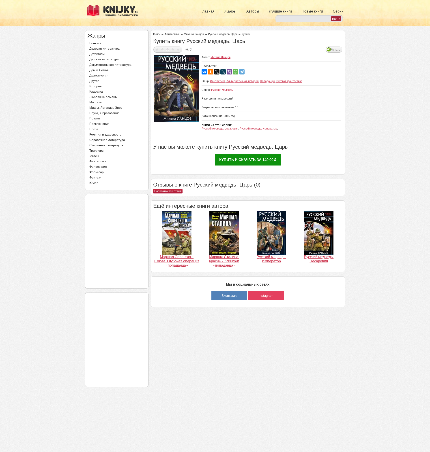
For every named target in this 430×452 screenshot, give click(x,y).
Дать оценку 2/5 (162, 49)
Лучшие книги (280, 11)
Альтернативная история (242, 81)
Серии (338, 11)
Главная (208, 11)
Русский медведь (222, 89)
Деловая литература (104, 48)
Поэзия (94, 118)
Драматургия (98, 75)
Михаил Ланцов (194, 34)
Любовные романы (103, 97)
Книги (156, 34)
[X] (216, 71)
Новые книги (312, 11)
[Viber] (229, 71)
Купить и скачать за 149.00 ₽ (247, 160)
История (95, 86)
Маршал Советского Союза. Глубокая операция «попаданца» (176, 261)
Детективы (97, 54)
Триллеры (96, 150)
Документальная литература (110, 64)
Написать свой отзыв (167, 191)
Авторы (252, 11)
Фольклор (96, 172)
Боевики (95, 43)
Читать (335, 49)
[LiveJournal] (223, 71)
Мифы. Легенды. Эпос (105, 107)
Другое (94, 81)
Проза (93, 129)
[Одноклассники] (210, 71)
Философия (98, 166)
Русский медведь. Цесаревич (220, 128)
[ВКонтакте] (204, 71)
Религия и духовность (105, 134)
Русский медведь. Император (258, 128)
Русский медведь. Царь (222, 34)
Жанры (230, 11)
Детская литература (104, 59)
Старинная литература (106, 145)
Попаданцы (267, 81)
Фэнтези (95, 177)
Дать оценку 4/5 (173, 49)
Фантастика (97, 161)
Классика (96, 91)
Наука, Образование (104, 113)
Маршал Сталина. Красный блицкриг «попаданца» (224, 261)
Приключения (99, 123)
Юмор (93, 183)
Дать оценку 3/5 (168, 49)
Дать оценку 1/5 (157, 49)
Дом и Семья (99, 70)
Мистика (95, 102)
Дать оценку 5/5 (178, 49)
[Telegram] (242, 71)
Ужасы (94, 156)
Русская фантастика (289, 81)
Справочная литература (107, 140)
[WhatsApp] (235, 71)
